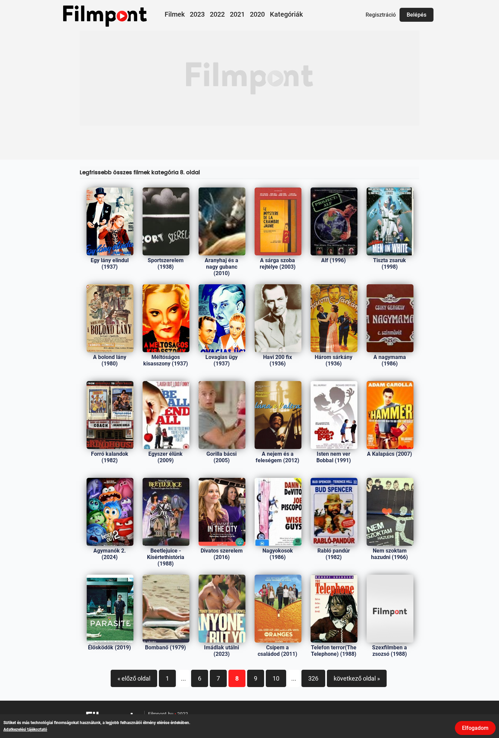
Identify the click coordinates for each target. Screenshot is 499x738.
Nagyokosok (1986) (277, 553)
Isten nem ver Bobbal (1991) (333, 457)
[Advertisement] (249, 78)
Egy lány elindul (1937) (110, 263)
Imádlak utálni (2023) (221, 650)
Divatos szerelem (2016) (222, 553)
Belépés (416, 15)
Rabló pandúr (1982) (333, 553)
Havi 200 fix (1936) (277, 360)
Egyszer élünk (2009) (165, 457)
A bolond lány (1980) (109, 360)
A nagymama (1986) (389, 360)
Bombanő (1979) (165, 647)
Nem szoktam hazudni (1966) (389, 553)
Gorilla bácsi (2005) (221, 457)
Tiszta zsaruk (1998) (389, 263)
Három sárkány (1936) (333, 360)
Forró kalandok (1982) (109, 457)
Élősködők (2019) (109, 647)
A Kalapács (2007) (389, 454)
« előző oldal (133, 678)
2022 (217, 14)
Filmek (175, 14)
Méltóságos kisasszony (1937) (165, 360)
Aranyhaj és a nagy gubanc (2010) (221, 266)
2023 (197, 14)
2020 (257, 14)
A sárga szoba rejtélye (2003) (278, 263)
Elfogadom (475, 728)
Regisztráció (381, 15)
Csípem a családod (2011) (277, 650)
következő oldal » (357, 678)
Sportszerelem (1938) (166, 263)
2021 (237, 14)
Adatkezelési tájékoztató (25, 729)
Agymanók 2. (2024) (109, 553)
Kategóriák (286, 14)
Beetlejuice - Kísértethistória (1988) (165, 557)
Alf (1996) (333, 260)
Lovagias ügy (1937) (221, 360)
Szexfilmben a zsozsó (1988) (389, 650)
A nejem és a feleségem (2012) (277, 457)
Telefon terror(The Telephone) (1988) (333, 650)
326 (313, 678)
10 (276, 678)
